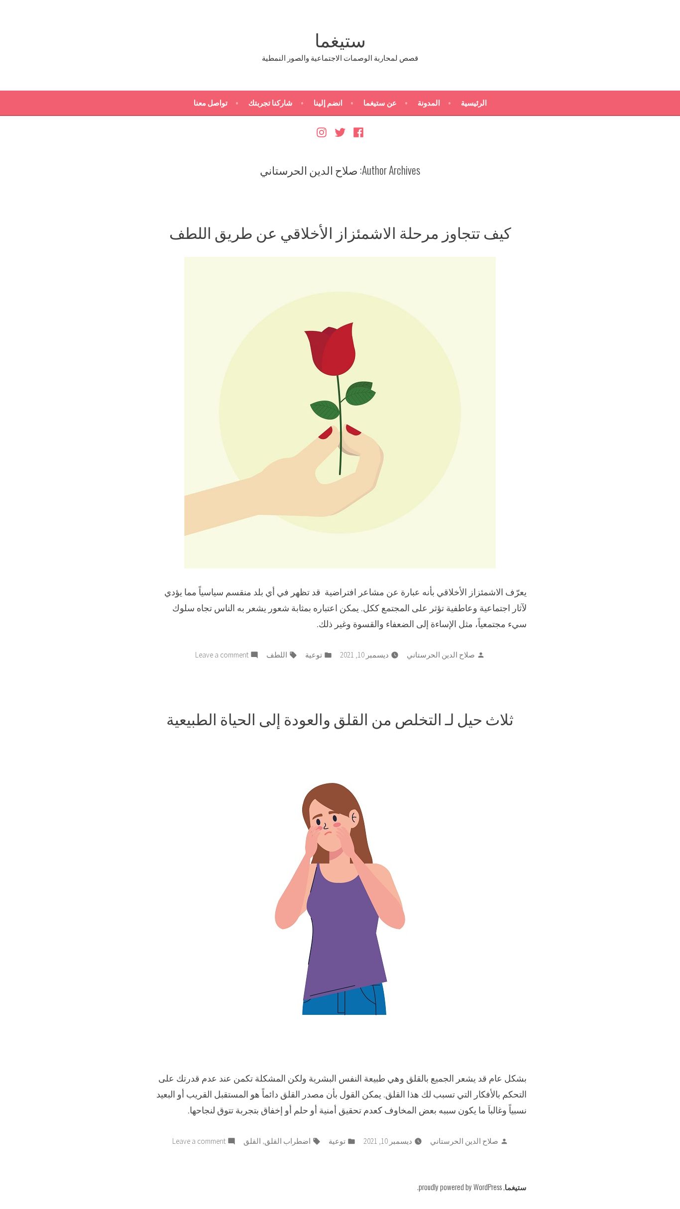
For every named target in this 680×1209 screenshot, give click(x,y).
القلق (252, 1141)
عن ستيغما (380, 103)
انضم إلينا (328, 103)
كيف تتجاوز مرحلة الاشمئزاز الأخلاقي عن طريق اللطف (340, 231)
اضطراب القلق (287, 1141)
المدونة (429, 103)
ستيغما (340, 39)
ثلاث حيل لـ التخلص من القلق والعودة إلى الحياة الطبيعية (340, 718)
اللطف (276, 654)
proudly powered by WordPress (460, 1186)
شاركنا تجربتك (270, 103)
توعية (313, 654)
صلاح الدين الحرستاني (441, 654)
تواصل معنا (210, 103)
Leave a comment (221, 656)
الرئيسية (474, 103)
